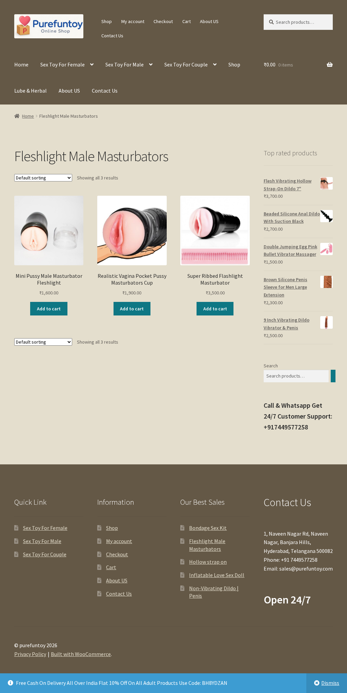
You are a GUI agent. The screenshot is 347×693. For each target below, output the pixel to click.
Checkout (163, 21)
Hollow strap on (208, 561)
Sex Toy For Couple (186, 64)
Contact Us (112, 36)
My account (132, 21)
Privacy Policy (30, 654)
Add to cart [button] (49, 309)
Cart (186, 21)
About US (209, 21)
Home (21, 64)
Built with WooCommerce (81, 654)
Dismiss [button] (330, 682)
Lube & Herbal (30, 90)
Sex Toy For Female (62, 64)
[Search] (333, 376)
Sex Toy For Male (124, 64)
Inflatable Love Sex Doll (216, 575)
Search (271, 366)
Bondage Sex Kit (208, 527)
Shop (106, 21)
